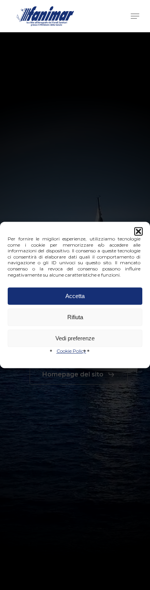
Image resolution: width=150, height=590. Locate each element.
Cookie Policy (71, 351)
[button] (138, 231)
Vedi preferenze (75, 338)
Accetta (75, 296)
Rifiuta (75, 317)
